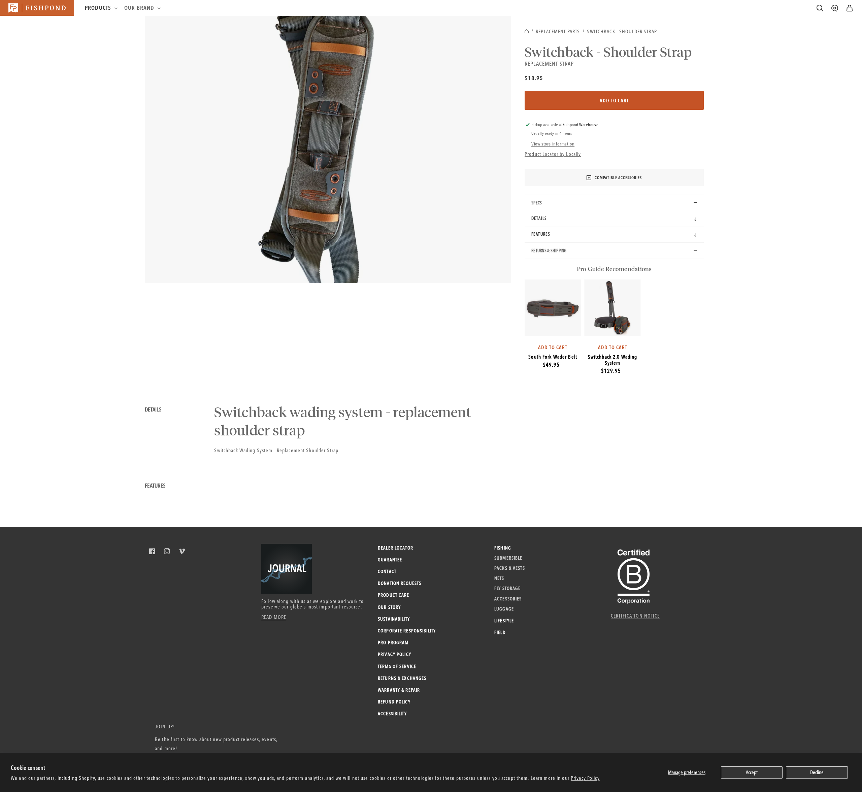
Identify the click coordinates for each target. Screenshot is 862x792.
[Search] (820, 8)
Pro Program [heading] (393, 642)
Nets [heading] (499, 578)
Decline (817, 772)
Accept (752, 772)
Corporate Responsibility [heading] (407, 631)
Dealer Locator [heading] (395, 548)
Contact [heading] (387, 571)
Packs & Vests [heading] (509, 568)
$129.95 (611, 370)
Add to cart (614, 100)
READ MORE (273, 617)
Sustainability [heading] (394, 619)
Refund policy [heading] (394, 702)
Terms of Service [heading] (397, 666)
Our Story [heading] (389, 607)
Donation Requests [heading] (399, 583)
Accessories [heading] (508, 599)
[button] (849, 8)
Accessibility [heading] (392, 714)
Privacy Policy (585, 778)
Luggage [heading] (504, 609)
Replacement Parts (558, 31)
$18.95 (534, 77)
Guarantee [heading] (390, 560)
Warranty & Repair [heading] (399, 690)
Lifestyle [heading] (504, 621)
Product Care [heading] (393, 595)
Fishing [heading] (502, 548)
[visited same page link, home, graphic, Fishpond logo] (37, 8)
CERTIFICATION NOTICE (635, 616)
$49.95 (551, 364)
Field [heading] (500, 632)
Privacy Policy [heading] (394, 654)
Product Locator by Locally (553, 154)
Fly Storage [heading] (507, 588)
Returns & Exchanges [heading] (402, 678)
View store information (552, 144)
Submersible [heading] (508, 558)
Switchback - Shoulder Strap (622, 31)
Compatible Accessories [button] (618, 177)
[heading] (100, 7)
